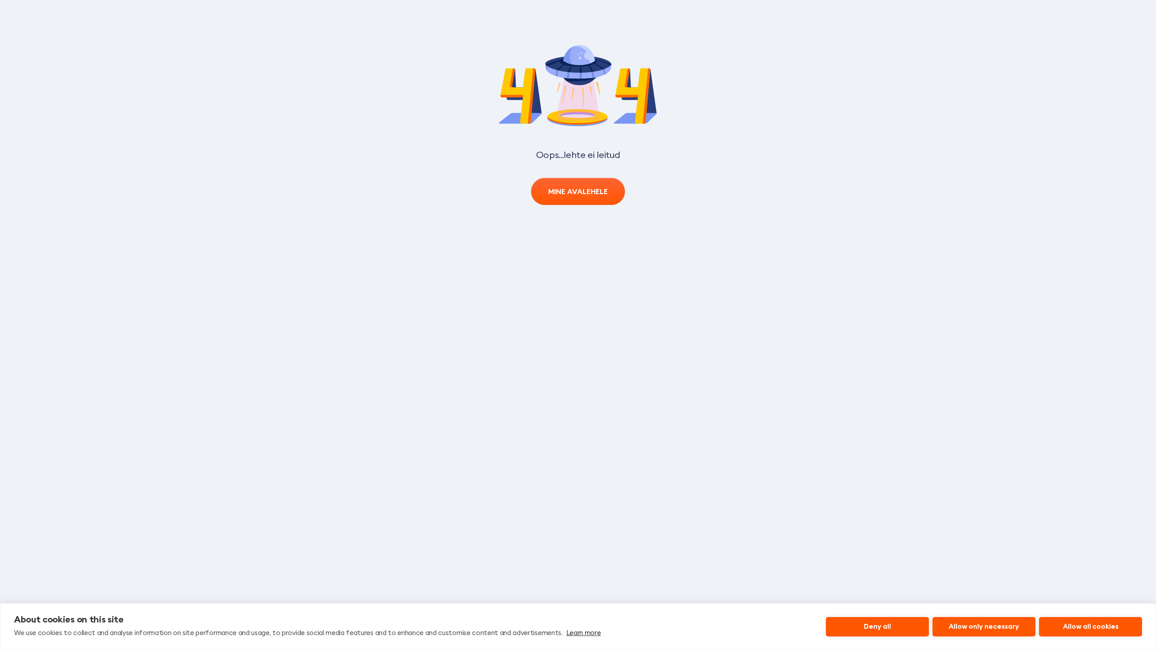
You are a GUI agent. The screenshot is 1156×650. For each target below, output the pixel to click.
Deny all (877, 626)
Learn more (583, 632)
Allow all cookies (1091, 626)
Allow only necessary (984, 626)
